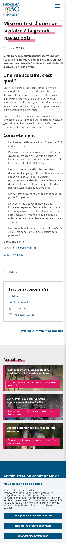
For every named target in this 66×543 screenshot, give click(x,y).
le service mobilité (26, 247)
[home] (11, 9)
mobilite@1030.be (13, 255)
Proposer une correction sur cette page (42, 330)
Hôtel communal (18, 302)
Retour (13, 272)
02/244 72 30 (20, 308)
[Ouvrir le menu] (57, 5)
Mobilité (13, 296)
